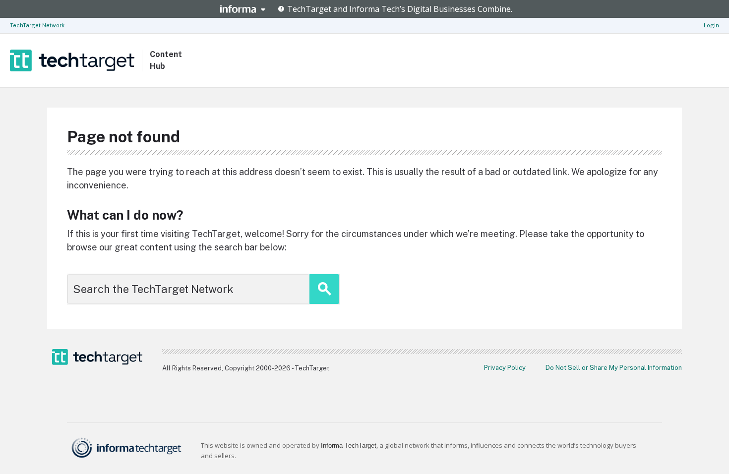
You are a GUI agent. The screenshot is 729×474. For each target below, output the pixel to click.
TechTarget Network (37, 25)
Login (711, 25)
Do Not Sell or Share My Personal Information (614, 367)
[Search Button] (324, 289)
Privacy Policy (505, 367)
